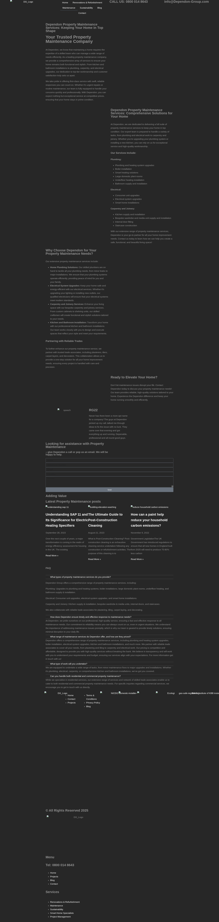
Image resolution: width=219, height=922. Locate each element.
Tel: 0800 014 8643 (60, 865)
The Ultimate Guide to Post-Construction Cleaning (105, 520)
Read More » (52, 555)
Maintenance (69, 8)
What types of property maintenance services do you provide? (80, 577)
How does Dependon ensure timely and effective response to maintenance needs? (90, 617)
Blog (99, 8)
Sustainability (86, 8)
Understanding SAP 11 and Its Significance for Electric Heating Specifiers (67, 520)
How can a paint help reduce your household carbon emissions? (149, 520)
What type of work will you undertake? (68, 664)
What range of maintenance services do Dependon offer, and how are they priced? (90, 636)
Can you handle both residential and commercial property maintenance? (85, 676)
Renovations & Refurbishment (87, 2)
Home (65, 2)
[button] (109, 577)
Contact (82, 13)
